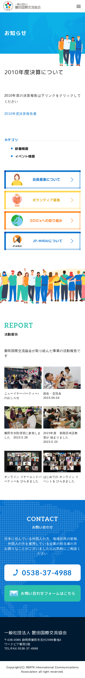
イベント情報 (25, 156)
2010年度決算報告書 (20, 113)
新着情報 (21, 148)
